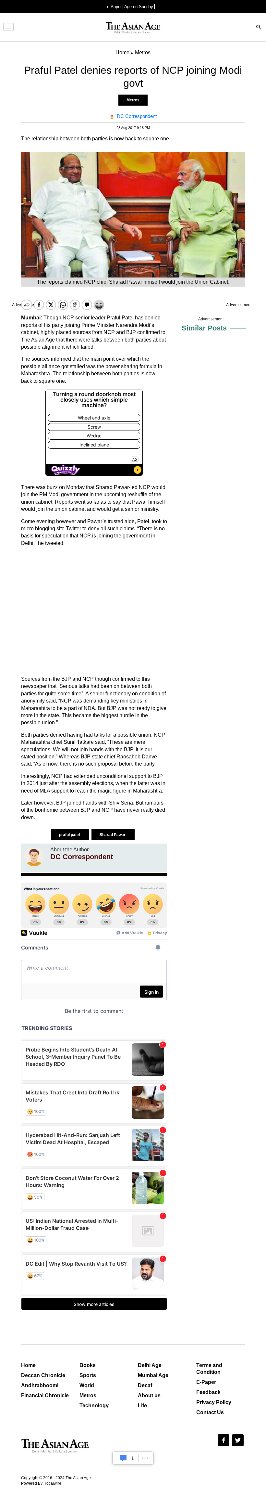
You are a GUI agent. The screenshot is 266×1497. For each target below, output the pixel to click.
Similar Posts (204, 328)
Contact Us (210, 1412)
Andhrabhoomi (39, 1385)
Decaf (145, 1385)
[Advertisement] (94, 611)
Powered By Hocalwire (41, 1483)
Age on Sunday (138, 6)
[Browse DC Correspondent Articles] (34, 856)
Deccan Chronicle (43, 1375)
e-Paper (114, 6)
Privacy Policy (213, 1402)
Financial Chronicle (45, 1395)
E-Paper (206, 1382)
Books (87, 1365)
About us (149, 1395)
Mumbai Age (153, 1375)
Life (142, 1405)
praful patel (70, 834)
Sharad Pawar (113, 834)
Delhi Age (150, 1365)
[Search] (259, 28)
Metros (133, 100)
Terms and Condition (209, 1368)
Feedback (208, 1392)
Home (28, 1365)
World (86, 1385)
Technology (94, 1405)
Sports (87, 1375)
